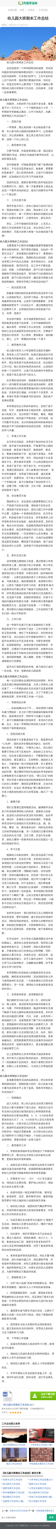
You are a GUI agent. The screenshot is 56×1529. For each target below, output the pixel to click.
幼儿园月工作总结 (11, 1484)
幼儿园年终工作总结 (39, 1492)
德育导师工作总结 (11, 1488)
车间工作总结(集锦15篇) (40, 1497)
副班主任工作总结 (37, 1484)
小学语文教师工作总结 (40, 1488)
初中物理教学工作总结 (13, 1492)
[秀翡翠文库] (28, 3)
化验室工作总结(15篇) (13, 1501)
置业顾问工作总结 (11, 1497)
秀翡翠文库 (24, 1526)
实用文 (31, 10)
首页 (22, 10)
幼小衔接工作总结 (37, 1501)
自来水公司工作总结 (12, 1479)
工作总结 (43, 10)
